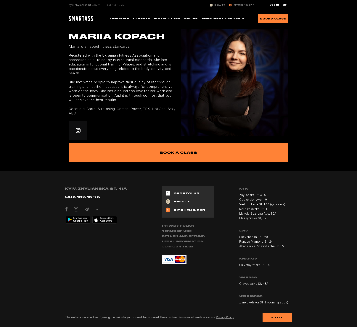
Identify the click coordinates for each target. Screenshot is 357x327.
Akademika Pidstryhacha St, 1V (261, 246)
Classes (141, 18)
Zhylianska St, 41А (252, 195)
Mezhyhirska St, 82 (252, 218)
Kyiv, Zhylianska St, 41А (83, 5)
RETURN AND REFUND (183, 236)
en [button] (284, 5)
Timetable (119, 18)
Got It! (277, 317)
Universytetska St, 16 (254, 265)
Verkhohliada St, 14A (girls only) (262, 204)
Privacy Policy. (225, 317)
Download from (80, 218)
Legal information (183, 241)
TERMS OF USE (177, 230)
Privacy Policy (178, 225)
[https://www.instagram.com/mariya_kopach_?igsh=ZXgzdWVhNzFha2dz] (78, 130)
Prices (191, 18)
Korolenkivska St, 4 (253, 209)
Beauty (219, 5)
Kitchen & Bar (244, 5)
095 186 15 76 (115, 5)
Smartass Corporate (223, 18)
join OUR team (177, 246)
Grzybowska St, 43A (253, 283)
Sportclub (187, 193)
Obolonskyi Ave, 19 (253, 199)
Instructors (167, 18)
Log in (274, 5)
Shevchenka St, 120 (253, 237)
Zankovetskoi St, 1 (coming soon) (263, 302)
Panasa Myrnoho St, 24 (256, 241)
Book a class (273, 18)
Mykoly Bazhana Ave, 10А (257, 213)
